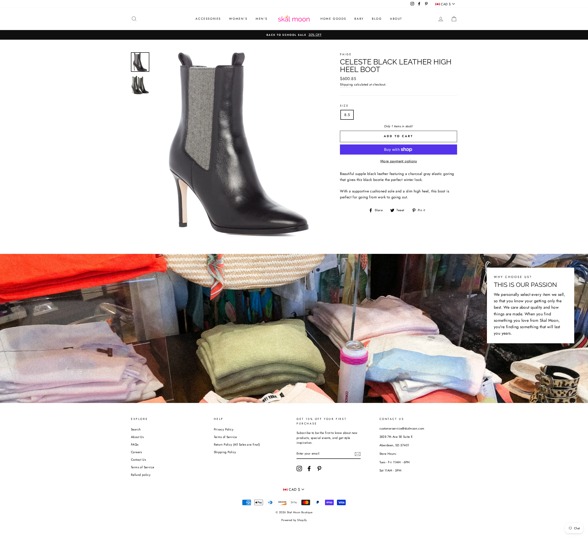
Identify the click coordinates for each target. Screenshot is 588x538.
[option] (294, 34)
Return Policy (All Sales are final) (237, 444)
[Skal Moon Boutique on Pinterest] (319, 468)
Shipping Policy (225, 452)
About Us (137, 437)
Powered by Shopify (294, 520)
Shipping (346, 84)
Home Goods (333, 19)
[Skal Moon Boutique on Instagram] (299, 468)
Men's (262, 19)
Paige (346, 54)
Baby (359, 19)
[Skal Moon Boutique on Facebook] (309, 468)
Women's (238, 19)
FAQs (135, 444)
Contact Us (138, 459)
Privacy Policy (224, 429)
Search (136, 429)
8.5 (347, 114)
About (396, 19)
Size (344, 106)
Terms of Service (142, 467)
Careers (136, 452)
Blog (377, 19)
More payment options (398, 161)
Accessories (208, 19)
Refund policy (140, 474)
